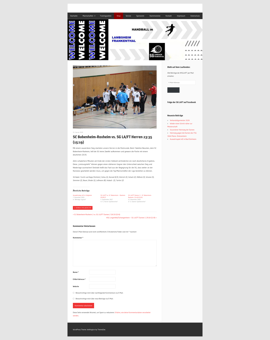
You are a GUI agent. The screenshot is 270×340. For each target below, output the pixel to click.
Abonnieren (173, 90)
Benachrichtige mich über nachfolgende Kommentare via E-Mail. (99, 293)
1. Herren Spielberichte (82, 208)
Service (128, 16)
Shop (118, 16)
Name (76, 272)
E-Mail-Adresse (79, 279)
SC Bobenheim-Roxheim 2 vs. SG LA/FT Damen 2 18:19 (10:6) (97, 214)
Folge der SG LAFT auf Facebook (181, 102)
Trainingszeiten (105, 16)
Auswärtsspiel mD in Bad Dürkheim (183, 139)
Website (76, 286)
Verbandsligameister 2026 (180, 120)
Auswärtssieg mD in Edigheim (82, 195)
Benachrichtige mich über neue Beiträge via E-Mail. (94, 298)
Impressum (181, 16)
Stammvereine (154, 16)
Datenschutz (195, 16)
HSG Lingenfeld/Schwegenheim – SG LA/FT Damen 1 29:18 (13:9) (130, 217)
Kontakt (169, 16)
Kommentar (78, 238)
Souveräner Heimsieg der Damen (182, 130)
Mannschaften (88, 16)
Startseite (73, 16)
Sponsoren (140, 16)
